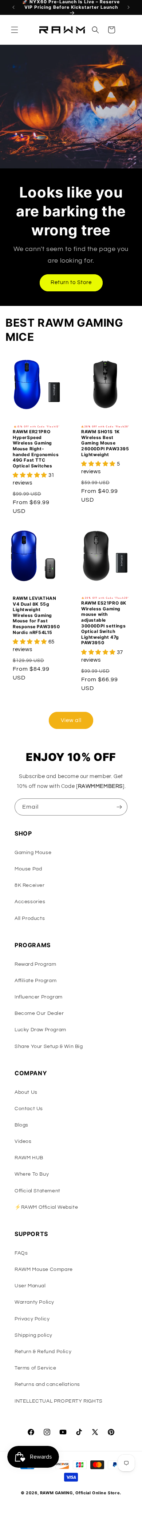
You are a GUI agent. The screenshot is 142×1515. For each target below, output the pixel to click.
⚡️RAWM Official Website (46, 1207)
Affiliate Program (35, 980)
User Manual (30, 1285)
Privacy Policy (32, 1318)
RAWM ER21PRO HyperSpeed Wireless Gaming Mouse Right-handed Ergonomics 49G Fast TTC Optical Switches (36, 449)
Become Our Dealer (39, 1013)
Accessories (30, 901)
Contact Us (29, 1108)
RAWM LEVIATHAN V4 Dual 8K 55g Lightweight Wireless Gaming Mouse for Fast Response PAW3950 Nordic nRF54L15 (36, 615)
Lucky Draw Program (40, 1029)
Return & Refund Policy (43, 1351)
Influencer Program (39, 997)
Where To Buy (32, 1174)
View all (71, 720)
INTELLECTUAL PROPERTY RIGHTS (59, 1401)
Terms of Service (35, 1368)
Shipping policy (33, 1335)
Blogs (21, 1125)
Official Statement (37, 1190)
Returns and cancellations (47, 1384)
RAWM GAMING (56, 1492)
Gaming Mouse (33, 852)
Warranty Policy (34, 1302)
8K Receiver (30, 885)
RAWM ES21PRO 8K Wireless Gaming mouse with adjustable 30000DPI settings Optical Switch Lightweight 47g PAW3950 (103, 622)
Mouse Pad (28, 869)
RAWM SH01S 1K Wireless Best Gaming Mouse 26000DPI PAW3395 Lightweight (105, 443)
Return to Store (71, 282)
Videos (23, 1141)
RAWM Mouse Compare (44, 1269)
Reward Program (35, 964)
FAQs (21, 1253)
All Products (30, 918)
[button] (15, 30)
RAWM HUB (29, 1157)
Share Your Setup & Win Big (49, 1046)
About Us (26, 1092)
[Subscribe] (119, 807)
